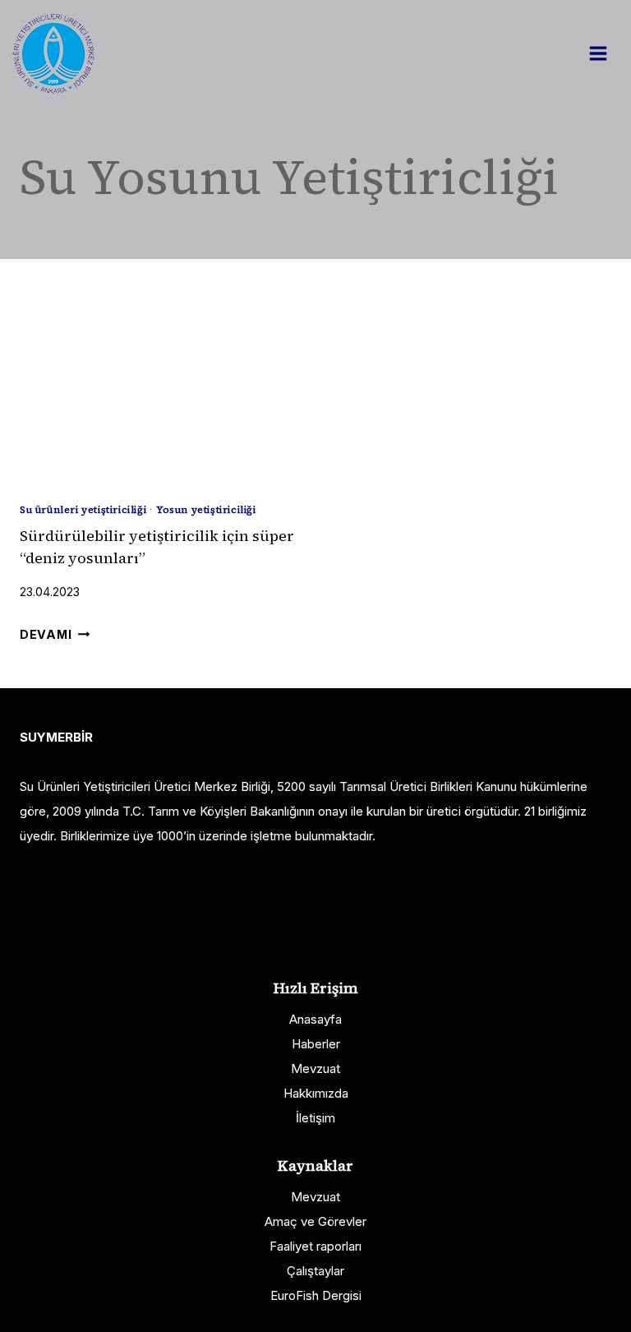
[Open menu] (606, 53)
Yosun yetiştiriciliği (206, 509)
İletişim (315, 1118)
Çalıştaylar (315, 1271)
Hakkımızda (315, 1093)
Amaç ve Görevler (315, 1221)
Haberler (316, 1044)
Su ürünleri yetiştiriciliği (83, 509)
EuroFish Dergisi (316, 1295)
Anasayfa (315, 1019)
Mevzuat (315, 1068)
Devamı (55, 634)
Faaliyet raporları (315, 1246)
